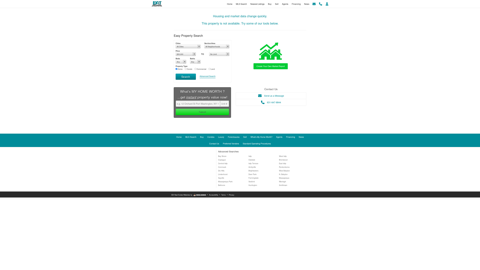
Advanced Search (208, 76)
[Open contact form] (314, 3)
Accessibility (213, 195)
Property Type (182, 66)
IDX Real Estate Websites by (182, 195)
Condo (189, 69)
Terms (223, 195)
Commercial (201, 69)
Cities (178, 43)
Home (179, 69)
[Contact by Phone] (320, 3)
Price (178, 51)
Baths (192, 58)
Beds (178, 58)
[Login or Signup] (327, 3)
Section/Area (209, 43)
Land (212, 69)
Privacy (231, 195)
